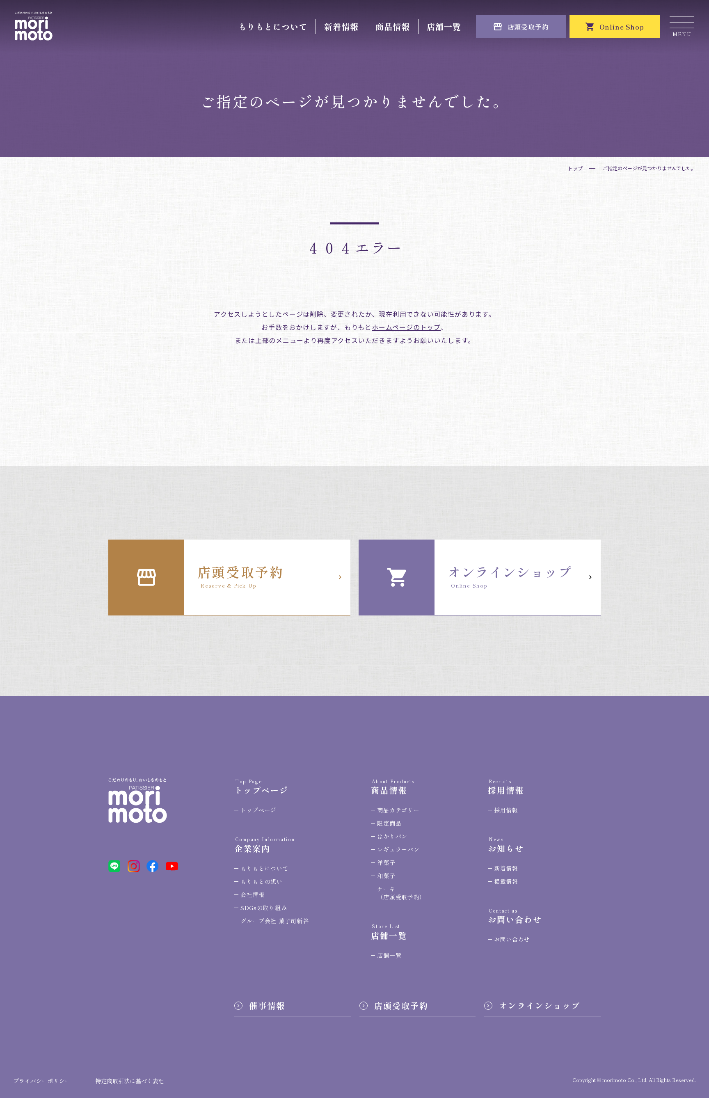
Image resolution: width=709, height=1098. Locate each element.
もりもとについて (272, 26)
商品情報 (392, 26)
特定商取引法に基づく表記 (129, 1081)
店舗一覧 (444, 26)
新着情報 (341, 26)
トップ (575, 168)
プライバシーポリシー (42, 1081)
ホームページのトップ (406, 327)
